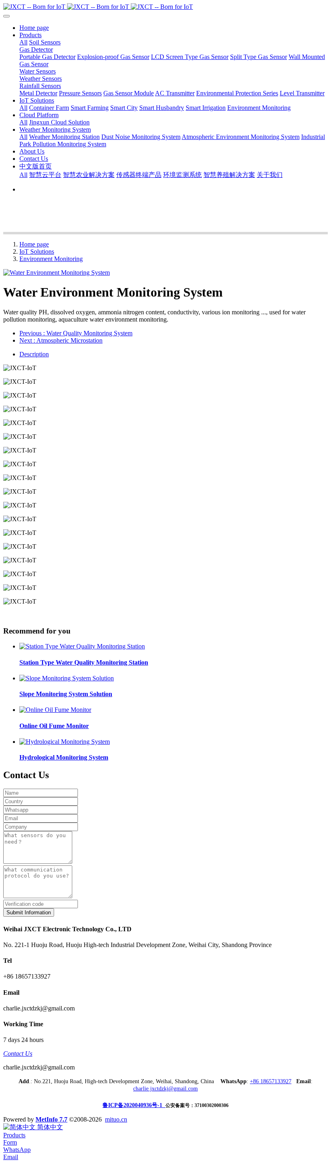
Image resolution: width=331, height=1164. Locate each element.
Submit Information (28, 912)
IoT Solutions (36, 251)
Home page (34, 27)
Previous (75, 333)
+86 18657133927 (270, 1081)
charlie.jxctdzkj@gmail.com (165, 1089)
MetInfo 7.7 (51, 1119)
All (23, 42)
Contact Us (17, 1053)
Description (34, 354)
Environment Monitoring (51, 258)
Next (61, 340)
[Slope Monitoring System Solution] (66, 678)
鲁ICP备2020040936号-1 (134, 1105)
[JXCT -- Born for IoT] (165, 7)
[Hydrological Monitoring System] (64, 741)
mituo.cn (116, 1119)
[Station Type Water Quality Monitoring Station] (82, 646)
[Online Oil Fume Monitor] (55, 709)
